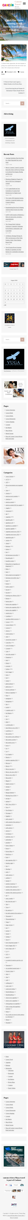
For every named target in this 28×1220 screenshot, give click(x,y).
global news (9, 686)
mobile (7, 789)
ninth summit (9, 819)
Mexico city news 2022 (11, 772)
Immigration (9, 701)
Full (7, 678)
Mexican (8, 763)
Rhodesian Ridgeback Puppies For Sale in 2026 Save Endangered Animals (14, 181)
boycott (7, 589)
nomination (8, 825)
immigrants (8, 698)
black (7, 572)
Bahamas (8, 546)
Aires (7, 490)
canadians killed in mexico (12, 619)
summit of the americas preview (13, 892)
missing (7, 786)
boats (7, 580)
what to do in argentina (11, 997)
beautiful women (10, 561)
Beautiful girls (9, 558)
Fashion (7, 669)
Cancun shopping (10, 421)
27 (14, 299)
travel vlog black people (11, 942)
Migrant (7, 780)
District (7, 663)
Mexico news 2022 (10, 775)
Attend (7, 543)
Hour (7, 695)
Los (6, 751)
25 (8, 299)
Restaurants (11, 1073)
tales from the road (10, 901)
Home (7, 1056)
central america (9, 633)
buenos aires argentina (11, 604)
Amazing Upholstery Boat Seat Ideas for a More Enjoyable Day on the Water (15, 160)
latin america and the (11, 739)
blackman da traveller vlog (12, 578)
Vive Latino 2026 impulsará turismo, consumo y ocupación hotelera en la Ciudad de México (15, 200)
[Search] (22, 103)
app (6, 514)
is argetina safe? (9, 710)
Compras (10, 1085)
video (7, 974)
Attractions (10, 1070)
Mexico (7, 766)
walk (7, 980)
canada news (9, 613)
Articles (7, 540)
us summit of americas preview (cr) (14, 960)
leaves (7, 745)
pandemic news (9, 836)
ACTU (7, 479)
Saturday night (9, 863)
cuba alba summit (10, 654)
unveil (7, 957)
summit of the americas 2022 (13, 889)
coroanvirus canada (10, 639)
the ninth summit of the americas (13, 913)
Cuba (7, 651)
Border (7, 583)
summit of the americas (11, 886)
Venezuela (8, 965)
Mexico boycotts (10, 769)
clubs (7, 636)
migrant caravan (9, 783)
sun (6, 895)
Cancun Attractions (10, 410)
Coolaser (16, 1217)
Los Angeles (9, 754)
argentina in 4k (9, 522)
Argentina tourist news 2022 (13, 531)
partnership (8, 839)
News (7, 807)
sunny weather (9, 898)
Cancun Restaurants (10, 418)
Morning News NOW (11, 795)
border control (9, 586)
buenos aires (9, 601)
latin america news (10, 742)
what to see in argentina (11, 1000)
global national (9, 683)
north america (9, 828)
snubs (7, 872)
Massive (8, 757)
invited (7, 707)
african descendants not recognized (14, 485)
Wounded (8, 1022)
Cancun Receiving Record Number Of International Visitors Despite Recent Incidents (14, 91)
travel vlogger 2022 (10, 945)
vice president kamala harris (12, 968)
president (8, 842)
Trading (7, 936)
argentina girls (9, 519)
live (6, 748)
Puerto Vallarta (9, 845)
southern (8, 878)
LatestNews (8, 730)
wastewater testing (10, 989)
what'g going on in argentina (13, 1003)
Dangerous (8, 657)
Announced (8, 511)
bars (7, 552)
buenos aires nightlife (11, 610)
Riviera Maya (9, 851)
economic (8, 666)
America (8, 493)
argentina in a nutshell (11, 525)
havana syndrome (10, 689)
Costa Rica (8, 642)
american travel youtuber (12, 496)
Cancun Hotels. (9, 416)
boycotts (8, 592)
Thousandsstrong (10, 919)
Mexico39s (8, 778)
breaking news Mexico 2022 (13, 595)
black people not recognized (12, 575)
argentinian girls (9, 537)
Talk (7, 904)
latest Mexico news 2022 (12, 728)
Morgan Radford (10, 792)
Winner (7, 1019)
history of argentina (10, 692)
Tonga (7, 922)
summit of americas (10, 883)
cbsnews (8, 630)
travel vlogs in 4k (10, 948)
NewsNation (9, 810)
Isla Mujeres (9, 427)
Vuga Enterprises (7, 370)
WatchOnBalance (10, 992)
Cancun (7, 622)
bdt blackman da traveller (12, 555)
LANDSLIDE (9, 725)
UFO (7, 954)
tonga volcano (9, 925)
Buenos (7, 598)
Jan (6, 716)
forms (7, 675)
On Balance (8, 833)
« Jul (5, 305)
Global (7, 680)
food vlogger (9, 672)
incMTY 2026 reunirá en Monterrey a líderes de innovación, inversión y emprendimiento (15, 217)
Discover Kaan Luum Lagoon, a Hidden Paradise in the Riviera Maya (13, 83)
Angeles (8, 508)
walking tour (9, 983)
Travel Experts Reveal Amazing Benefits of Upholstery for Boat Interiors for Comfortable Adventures (15, 249)
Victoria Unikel (9, 971)
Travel (7, 939)
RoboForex (8, 854)
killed (7, 722)
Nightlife (8, 816)
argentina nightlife (10, 528)
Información (9, 1068)
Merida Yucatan (9, 433)
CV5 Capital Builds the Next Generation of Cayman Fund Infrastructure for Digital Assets (13, 191)
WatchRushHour (10, 994)
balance (7, 549)
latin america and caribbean (12, 736)
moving (7, 798)
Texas (7, 907)
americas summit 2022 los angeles (14, 505)
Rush (7, 857)
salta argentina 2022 (10, 860)
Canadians (8, 616)
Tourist (7, 933)
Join (7, 719)
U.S (7, 951)
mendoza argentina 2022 (12, 760)
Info (7, 704)
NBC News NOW (10, 804)
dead (7, 660)
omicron (8, 830)
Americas (8, 499)
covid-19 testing (9, 645)
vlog (7, 977)
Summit (7, 881)
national (7, 801)
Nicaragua (8, 813)
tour (7, 928)
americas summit (10, 502)
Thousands (8, 916)
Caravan (8, 628)
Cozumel (8, 424)
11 (8, 293)
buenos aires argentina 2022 (12, 607)
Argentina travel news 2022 (12, 534)
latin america (9, 733)
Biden (7, 569)
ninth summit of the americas (13, 822)
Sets (7, 866)
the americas (9, 910)
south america (9, 875)
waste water (8, 986)
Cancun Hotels (9, 413)
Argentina (8, 517)
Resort (7, 848)
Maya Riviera (9, 430)
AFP (7, 482)
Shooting (8, 869)
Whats (7, 1011)
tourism (7, 931)
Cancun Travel (9, 1059)
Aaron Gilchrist (9, 476)
